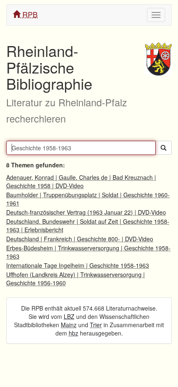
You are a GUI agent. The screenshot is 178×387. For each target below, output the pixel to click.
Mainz (69, 325)
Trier (96, 325)
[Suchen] (163, 148)
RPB (29, 14)
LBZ (69, 316)
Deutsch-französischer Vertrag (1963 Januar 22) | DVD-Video (86, 212)
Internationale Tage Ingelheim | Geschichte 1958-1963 (77, 265)
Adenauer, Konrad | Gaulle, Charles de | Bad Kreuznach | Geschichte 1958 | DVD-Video (81, 181)
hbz (73, 333)
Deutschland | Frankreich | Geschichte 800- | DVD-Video (79, 239)
